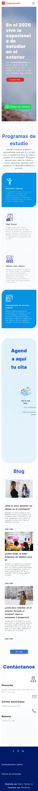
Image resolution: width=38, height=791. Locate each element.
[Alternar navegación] (33, 3)
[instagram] (18, 752)
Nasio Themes (24, 784)
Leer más (9, 529)
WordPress (25, 787)
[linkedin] (23, 752)
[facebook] (13, 752)
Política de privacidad (11, 774)
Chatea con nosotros (20, 106)
